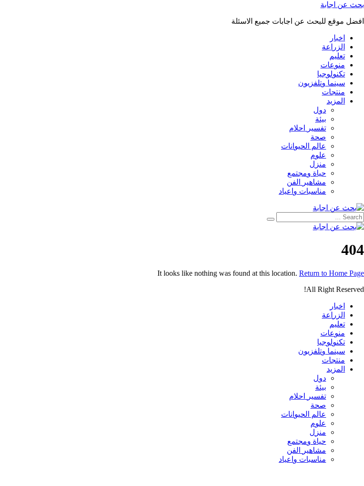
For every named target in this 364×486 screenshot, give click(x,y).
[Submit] (270, 219)
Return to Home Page (331, 273)
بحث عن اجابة (342, 4)
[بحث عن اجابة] (338, 208)
